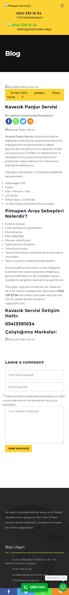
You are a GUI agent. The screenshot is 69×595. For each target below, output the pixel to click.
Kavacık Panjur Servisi (31, 106)
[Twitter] (23, 121)
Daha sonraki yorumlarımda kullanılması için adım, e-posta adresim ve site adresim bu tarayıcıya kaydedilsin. (33, 400)
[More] (30, 121)
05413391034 (20, 323)
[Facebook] (9, 121)
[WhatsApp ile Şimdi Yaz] (63, 587)
